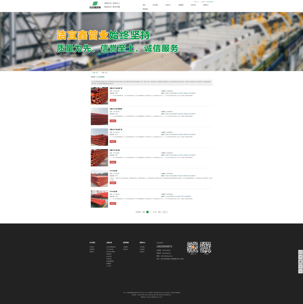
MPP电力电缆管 (110, 251)
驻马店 (152, 294)
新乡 (155, 294)
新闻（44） (105, 72)
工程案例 (180, 5)
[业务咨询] (300, 252)
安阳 (165, 294)
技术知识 (142, 251)
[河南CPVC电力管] (99, 157)
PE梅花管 (108, 254)
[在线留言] (300, 266)
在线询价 (113, 100)
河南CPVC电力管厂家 (116, 88)
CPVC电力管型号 (169, 196)
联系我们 (145, 9)
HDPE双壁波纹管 (111, 247)
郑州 (141, 294)
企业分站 (148, 297)
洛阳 (160, 294)
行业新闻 (142, 249)
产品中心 (168, 5)
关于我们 (155, 5)
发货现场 (125, 249)
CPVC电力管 (116, 91)
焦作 (162, 294)
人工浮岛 (108, 266)
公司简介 (92, 247)
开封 (146, 294)
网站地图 (154, 297)
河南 (139, 294)
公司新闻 (142, 247)
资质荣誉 (92, 249)
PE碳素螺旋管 (110, 261)
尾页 (159, 212)
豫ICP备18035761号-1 (159, 292)
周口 (157, 294)
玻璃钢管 (108, 263)
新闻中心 (206, 5)
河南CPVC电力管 (169, 93)
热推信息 (143, 297)
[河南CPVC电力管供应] (99, 116)
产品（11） (95, 72)
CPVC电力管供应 (186, 196)
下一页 (154, 212)
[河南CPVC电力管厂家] (99, 95)
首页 (144, 5)
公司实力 (193, 5)
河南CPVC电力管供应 (190, 93)
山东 (170, 294)
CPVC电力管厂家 (178, 196)
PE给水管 (108, 256)
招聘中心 (92, 251)
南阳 (167, 294)
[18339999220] (300, 257)
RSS (158, 297)
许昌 (149, 294)
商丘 (144, 294)
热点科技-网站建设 (175, 292)
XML (161, 297)
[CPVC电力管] (99, 178)
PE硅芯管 (108, 258)
